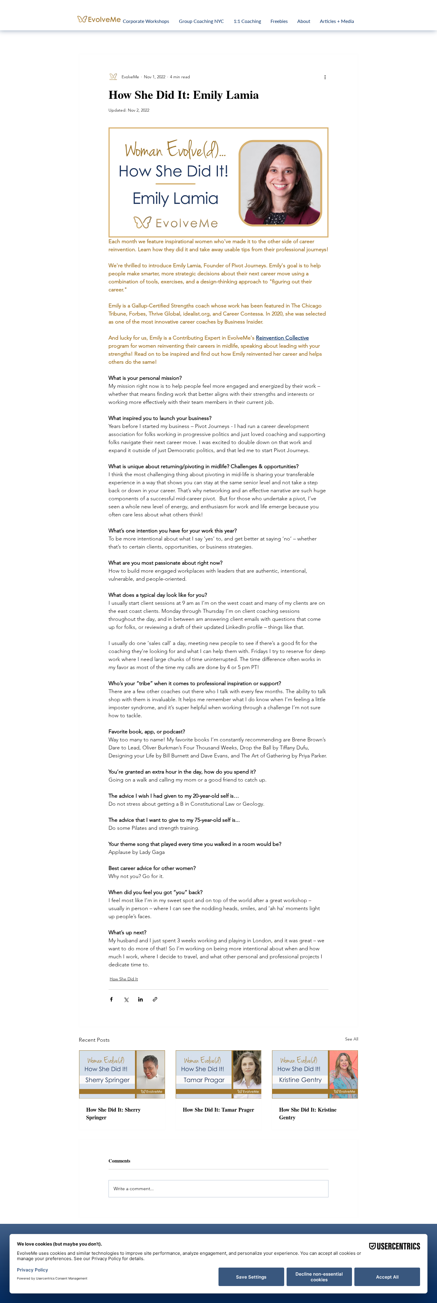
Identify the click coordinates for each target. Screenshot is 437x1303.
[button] (314, 603)
